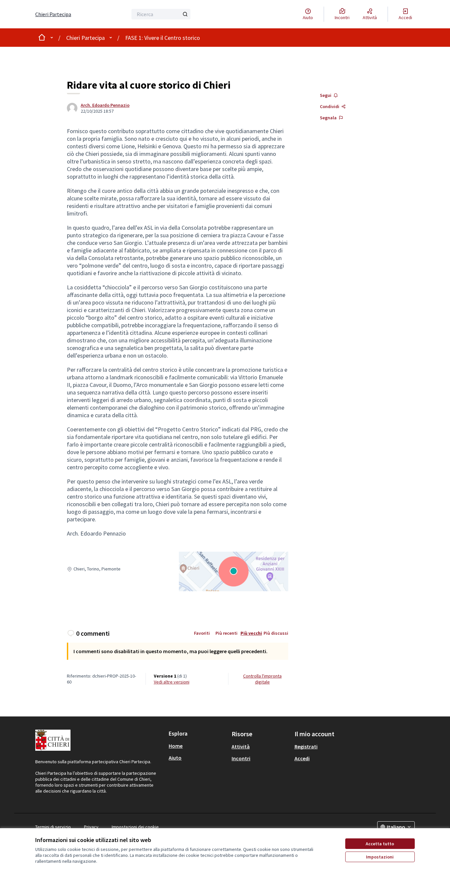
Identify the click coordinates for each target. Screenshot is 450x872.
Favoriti (202, 633)
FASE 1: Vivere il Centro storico (162, 38)
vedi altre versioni (171, 682)
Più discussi (276, 633)
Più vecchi (251, 633)
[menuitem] (197, 745)
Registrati (306, 746)
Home (176, 745)
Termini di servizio (53, 827)
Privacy (91, 827)
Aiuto (175, 757)
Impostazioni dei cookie (135, 827)
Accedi (302, 758)
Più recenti (226, 633)
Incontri (241, 758)
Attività (241, 746)
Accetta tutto (380, 844)
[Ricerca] (185, 14)
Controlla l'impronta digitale (262, 679)
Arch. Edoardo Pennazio (105, 105)
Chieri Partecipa (85, 38)
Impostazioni (380, 857)
